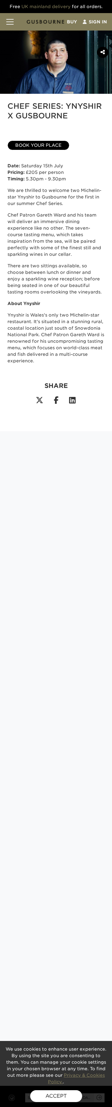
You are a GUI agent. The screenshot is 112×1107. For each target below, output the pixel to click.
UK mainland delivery (46, 6)
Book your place (38, 145)
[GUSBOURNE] (45, 22)
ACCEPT (56, 1096)
